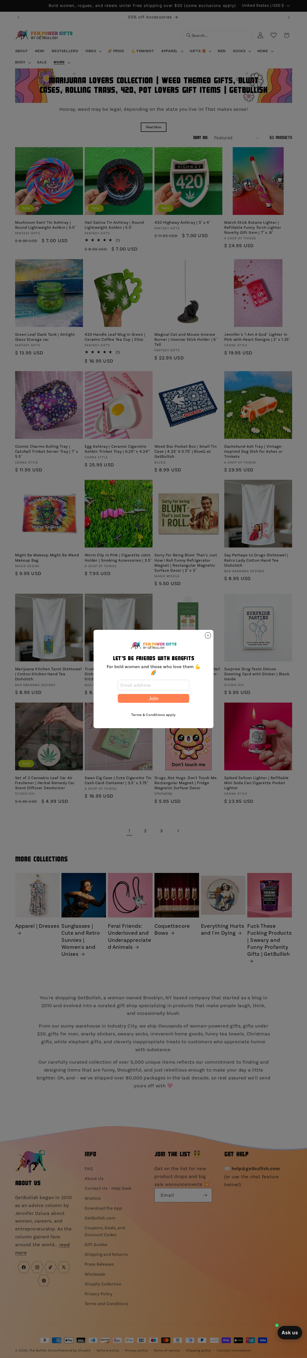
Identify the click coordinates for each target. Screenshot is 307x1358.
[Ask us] (289, 1332)
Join (153, 698)
